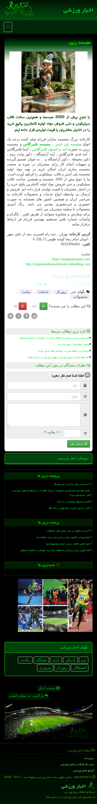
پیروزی (45, 667)
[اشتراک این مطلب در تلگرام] (34, 315)
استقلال (79, 667)
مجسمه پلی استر (68, 144)
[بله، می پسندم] (44, 306)
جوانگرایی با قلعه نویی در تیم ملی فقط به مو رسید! (63, 350)
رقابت (25, 660)
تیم (83, 660)
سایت (26, 292)
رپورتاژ (61, 292)
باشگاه (41, 660)
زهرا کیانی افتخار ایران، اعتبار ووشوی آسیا (68, 543)
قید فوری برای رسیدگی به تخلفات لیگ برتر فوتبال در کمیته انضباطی (54, 337)
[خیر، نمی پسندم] (23, 306)
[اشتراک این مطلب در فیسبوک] (26, 315)
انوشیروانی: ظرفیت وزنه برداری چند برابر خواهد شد (63, 537)
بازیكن (70, 660)
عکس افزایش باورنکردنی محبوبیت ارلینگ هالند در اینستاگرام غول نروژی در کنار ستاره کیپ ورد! (51, 492)
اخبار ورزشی (78, 9)
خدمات (43, 292)
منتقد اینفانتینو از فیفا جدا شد (73, 344)
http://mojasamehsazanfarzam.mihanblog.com (58, 264)
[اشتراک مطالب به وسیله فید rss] (10, 315)
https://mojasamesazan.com (71, 259)
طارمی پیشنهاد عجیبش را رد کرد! (73, 501)
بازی (56, 660)
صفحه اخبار (47, 688)
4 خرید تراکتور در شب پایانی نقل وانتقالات (68, 530)
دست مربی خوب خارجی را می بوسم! (72, 484)
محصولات (80, 297)
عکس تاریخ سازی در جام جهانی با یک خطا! (69, 508)
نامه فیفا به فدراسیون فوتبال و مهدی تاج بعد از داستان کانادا (58, 357)
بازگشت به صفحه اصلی (27, 696)
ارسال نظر (77, 444)
